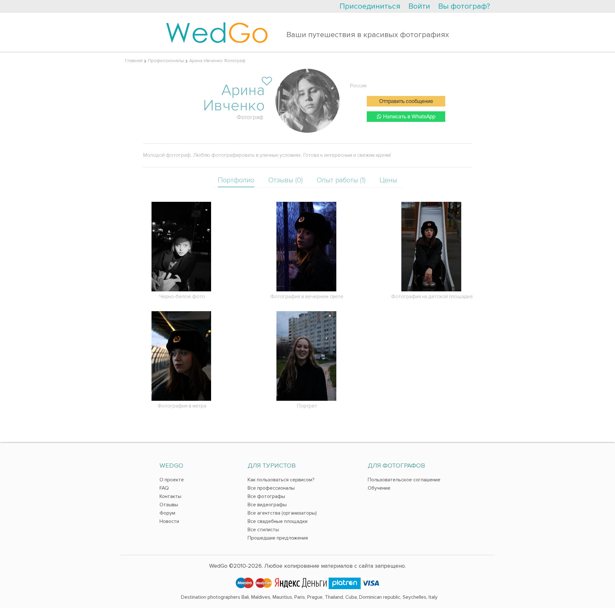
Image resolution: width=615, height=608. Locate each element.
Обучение (379, 488)
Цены (388, 180)
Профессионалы (166, 60)
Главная (134, 60)
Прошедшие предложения (278, 538)
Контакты (170, 496)
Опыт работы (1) (341, 180)
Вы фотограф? (464, 6)
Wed (217, 32)
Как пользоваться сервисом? (281, 480)
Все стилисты (263, 529)
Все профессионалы (271, 488)
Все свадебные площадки (278, 521)
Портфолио (236, 180)
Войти (419, 6)
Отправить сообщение (406, 101)
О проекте (172, 480)
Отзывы (169, 504)
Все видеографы (267, 504)
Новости (169, 521)
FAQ (164, 488)
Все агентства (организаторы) (282, 513)
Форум (167, 513)
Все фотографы (266, 496)
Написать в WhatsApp (409, 117)
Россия (358, 86)
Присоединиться (370, 6)
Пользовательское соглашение (404, 480)
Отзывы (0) (285, 180)
